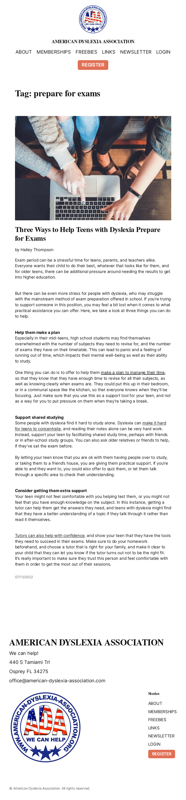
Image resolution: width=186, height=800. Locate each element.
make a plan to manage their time (133, 372)
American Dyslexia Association (93, 41)
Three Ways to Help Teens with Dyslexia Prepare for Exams (87, 233)
